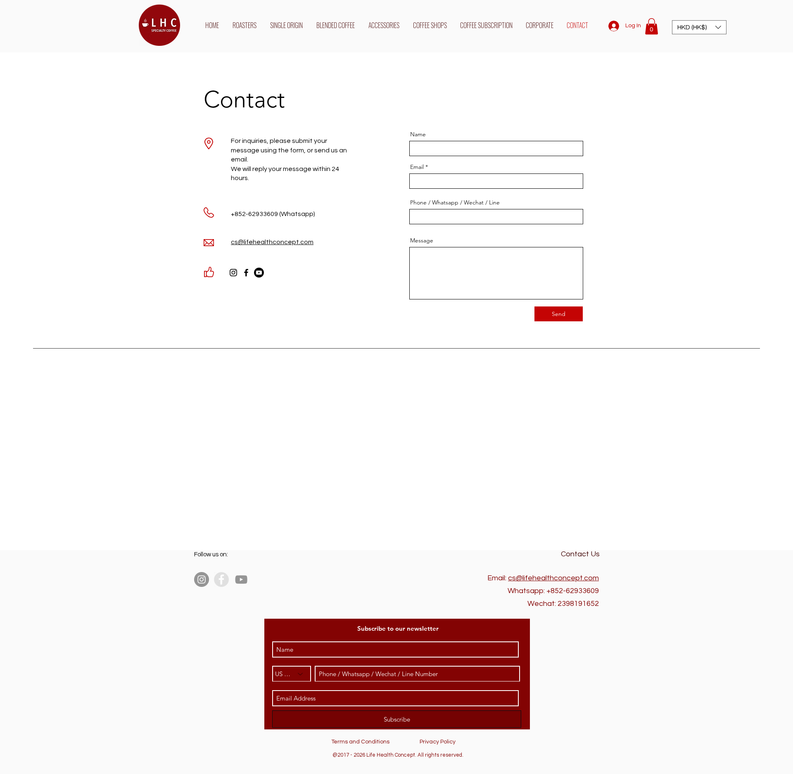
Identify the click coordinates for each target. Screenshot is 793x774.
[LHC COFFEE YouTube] (241, 579)
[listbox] (699, 27)
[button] (651, 26)
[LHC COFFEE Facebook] (246, 273)
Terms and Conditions (360, 742)
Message (421, 240)
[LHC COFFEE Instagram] (233, 273)
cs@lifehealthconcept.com (553, 578)
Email (417, 167)
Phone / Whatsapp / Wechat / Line (455, 202)
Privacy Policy (438, 742)
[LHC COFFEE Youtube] (259, 273)
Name (418, 134)
